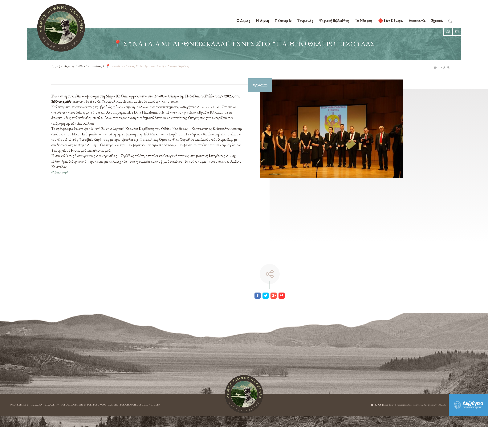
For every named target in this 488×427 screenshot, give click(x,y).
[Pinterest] (282, 296)
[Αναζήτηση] (450, 22)
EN (457, 31)
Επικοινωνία (416, 21)
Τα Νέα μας (363, 21)
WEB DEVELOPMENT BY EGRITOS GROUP (83, 404)
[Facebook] (257, 296)
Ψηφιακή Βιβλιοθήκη (334, 21)
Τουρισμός (305, 21)
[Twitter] (265, 296)
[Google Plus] (273, 296)
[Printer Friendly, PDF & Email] (435, 67)
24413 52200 (440, 404)
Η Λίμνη (262, 21)
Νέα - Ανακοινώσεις (90, 66)
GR (448, 31)
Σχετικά (437, 21)
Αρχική (55, 66)
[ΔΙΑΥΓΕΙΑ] (468, 405)
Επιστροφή (61, 172)
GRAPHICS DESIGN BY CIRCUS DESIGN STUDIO (134, 404)
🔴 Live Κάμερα (390, 21)
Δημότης (69, 66)
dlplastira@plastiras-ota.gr (406, 404)
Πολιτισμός (283, 21)
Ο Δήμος (243, 21)
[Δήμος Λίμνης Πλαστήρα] (61, 28)
